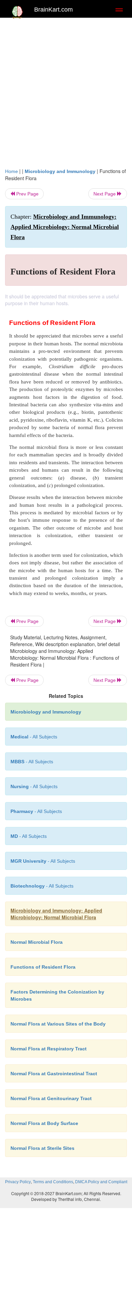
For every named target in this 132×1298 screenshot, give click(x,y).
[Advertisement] (66, 91)
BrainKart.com (53, 9)
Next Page (105, 194)
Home (11, 171)
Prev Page (27, 194)
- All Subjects (28, 836)
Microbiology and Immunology (60, 171)
